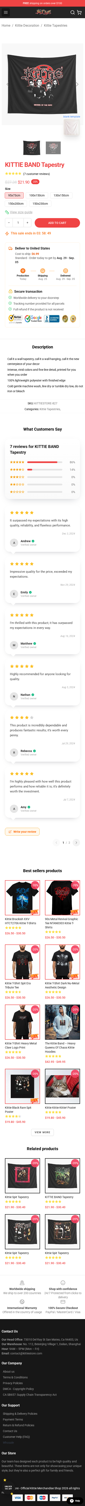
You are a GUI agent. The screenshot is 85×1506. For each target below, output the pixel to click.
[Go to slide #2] (53, 147)
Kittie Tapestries (55, 25)
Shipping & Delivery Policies (20, 1413)
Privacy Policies (13, 1383)
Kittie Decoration (27, 25)
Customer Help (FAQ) (16, 1436)
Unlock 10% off (8, 1488)
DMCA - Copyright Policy (18, 1389)
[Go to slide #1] (32, 147)
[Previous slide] (8, 84)
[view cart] (79, 12)
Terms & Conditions (15, 1377)
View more (43, 1132)
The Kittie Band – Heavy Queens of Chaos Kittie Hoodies (60, 1047)
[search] (72, 12)
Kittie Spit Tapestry (17, 1197)
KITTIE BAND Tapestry (59, 1197)
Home (6, 25)
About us (8, 1371)
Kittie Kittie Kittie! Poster (60, 1107)
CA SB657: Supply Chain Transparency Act (30, 1394)
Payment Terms (13, 1419)
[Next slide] (77, 84)
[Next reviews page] (76, 842)
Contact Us (10, 1431)
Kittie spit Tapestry (57, 1253)
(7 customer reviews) (36, 174)
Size (8, 188)
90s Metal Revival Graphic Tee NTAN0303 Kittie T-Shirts (61, 923)
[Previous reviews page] (56, 842)
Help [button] (77, 1500)
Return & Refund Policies (18, 1425)
